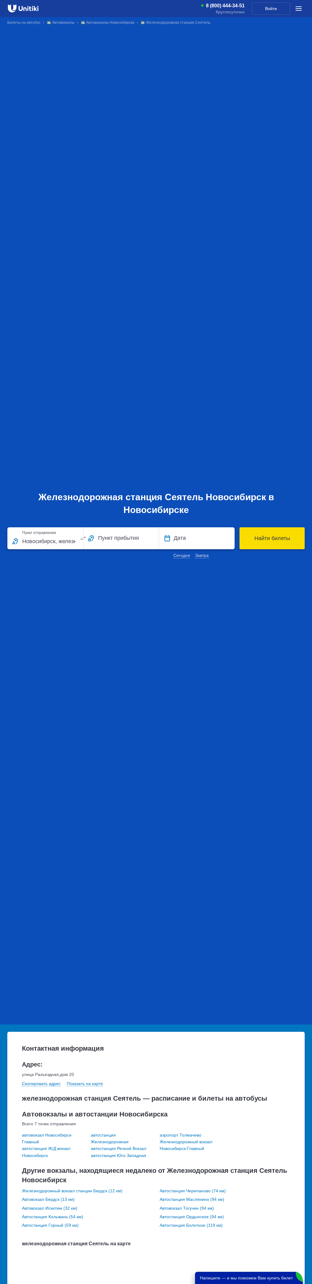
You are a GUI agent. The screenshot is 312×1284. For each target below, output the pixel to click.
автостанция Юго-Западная (118, 1155)
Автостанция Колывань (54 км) (52, 1216)
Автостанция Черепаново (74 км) (193, 1190)
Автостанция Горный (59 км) (50, 1225)
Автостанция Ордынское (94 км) (192, 1216)
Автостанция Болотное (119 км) (191, 1225)
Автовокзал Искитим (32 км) (49, 1208)
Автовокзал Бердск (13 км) (48, 1199)
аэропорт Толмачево (180, 1135)
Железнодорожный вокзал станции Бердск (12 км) (72, 1190)
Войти (271, 8)
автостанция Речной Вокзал (118, 1148)
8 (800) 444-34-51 (225, 5)
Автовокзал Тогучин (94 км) (187, 1208)
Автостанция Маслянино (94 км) (192, 1199)
